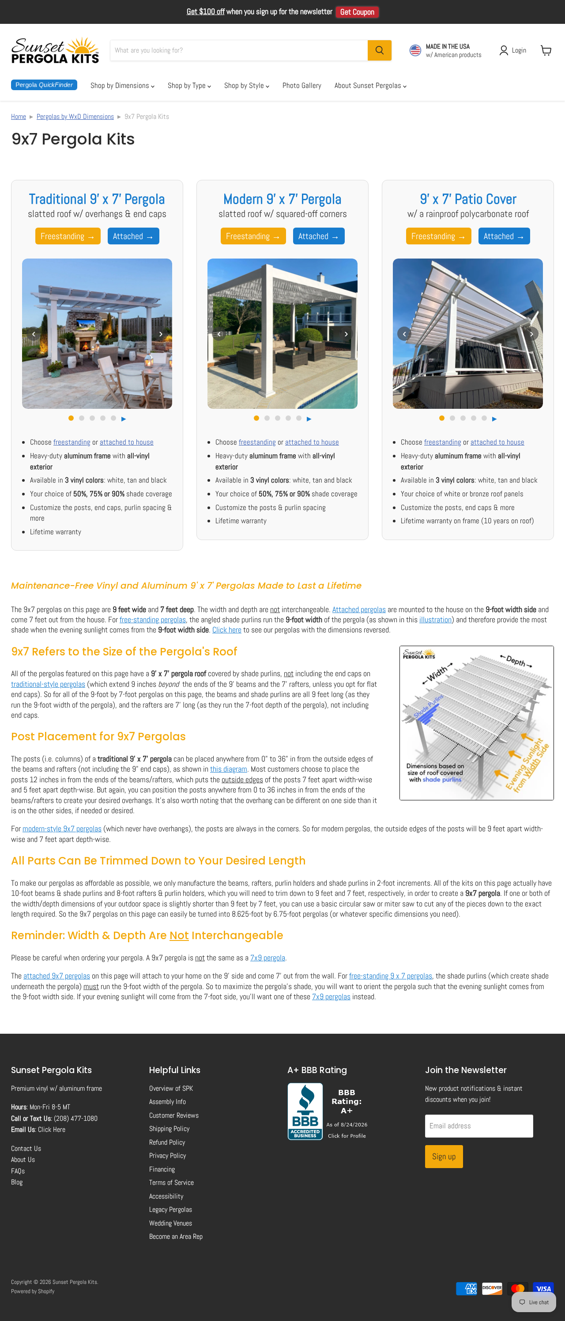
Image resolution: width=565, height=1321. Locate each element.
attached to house (127, 442)
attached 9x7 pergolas (56, 976)
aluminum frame (80, 1088)
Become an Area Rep (176, 1236)
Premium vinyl (29, 1088)
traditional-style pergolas (48, 684)
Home (18, 116)
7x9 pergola (267, 957)
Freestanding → (68, 236)
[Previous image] (33, 334)
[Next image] (161, 334)
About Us (23, 1159)
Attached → (133, 236)
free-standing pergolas (153, 619)
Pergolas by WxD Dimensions (75, 116)
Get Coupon (357, 12)
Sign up (444, 1156)
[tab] (71, 418)
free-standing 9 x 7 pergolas (390, 976)
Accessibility (166, 1196)
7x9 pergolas (331, 996)
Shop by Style (245, 85)
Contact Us (26, 1148)
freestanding (71, 442)
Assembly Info (167, 1101)
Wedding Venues (170, 1223)
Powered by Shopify (32, 1291)
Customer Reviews (174, 1115)
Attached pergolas (359, 609)
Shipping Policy (169, 1128)
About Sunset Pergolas (369, 85)
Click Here (51, 1129)
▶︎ (123, 418)
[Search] (380, 50)
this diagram (228, 769)
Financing (162, 1169)
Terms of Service (171, 1182)
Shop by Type (187, 85)
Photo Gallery (301, 85)
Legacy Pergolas (170, 1209)
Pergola (44, 84)
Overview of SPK (171, 1088)
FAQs (18, 1171)
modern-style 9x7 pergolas (62, 828)
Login (519, 50)
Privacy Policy (167, 1155)
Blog (17, 1182)
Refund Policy (167, 1142)
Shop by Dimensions (120, 85)
